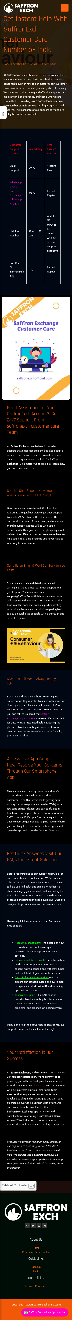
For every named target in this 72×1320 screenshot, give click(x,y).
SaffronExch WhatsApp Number (47, 1312)
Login (36, 1271)
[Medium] (44, 1225)
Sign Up (36, 1266)
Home (36, 1247)
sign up (37, 1085)
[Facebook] (27, 1225)
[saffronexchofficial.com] (20, 8)
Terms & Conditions (36, 1286)
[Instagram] (39, 1225)
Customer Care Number (36, 1252)
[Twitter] (33, 1225)
